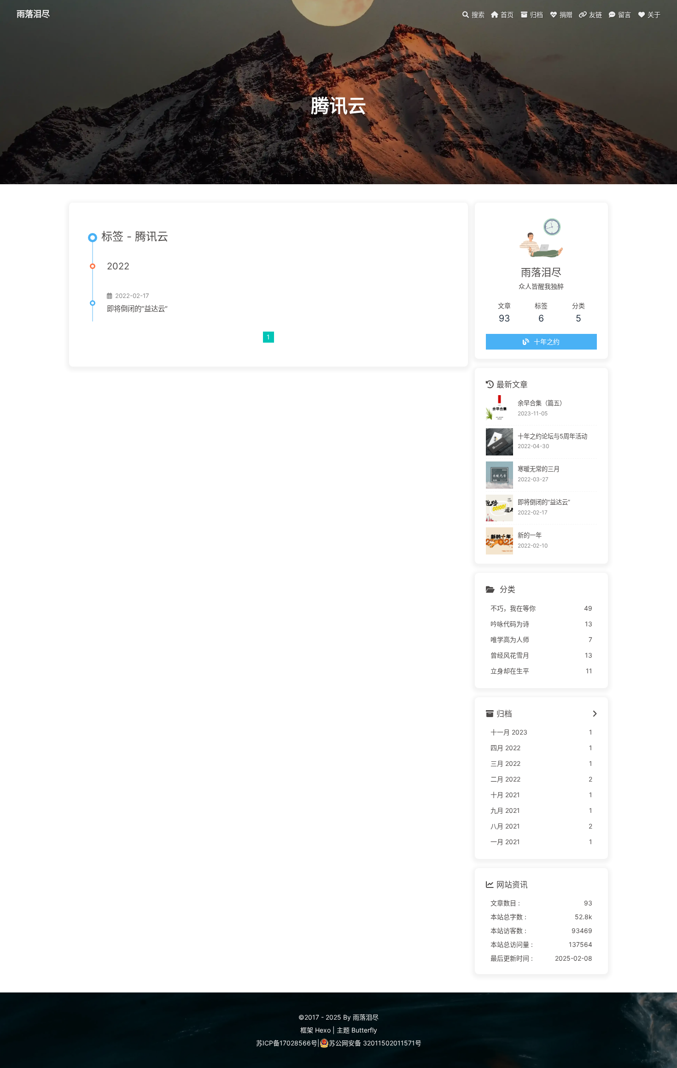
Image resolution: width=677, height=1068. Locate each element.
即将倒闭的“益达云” (137, 308)
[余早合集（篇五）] (499, 408)
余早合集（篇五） (542, 403)
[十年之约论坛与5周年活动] (499, 441)
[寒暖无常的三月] (499, 475)
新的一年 (530, 535)
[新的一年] (499, 540)
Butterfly (364, 1030)
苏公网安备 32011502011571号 (375, 1043)
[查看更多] (595, 714)
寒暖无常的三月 (539, 469)
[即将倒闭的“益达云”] (499, 508)
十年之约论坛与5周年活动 (552, 436)
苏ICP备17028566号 (286, 1043)
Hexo (323, 1030)
